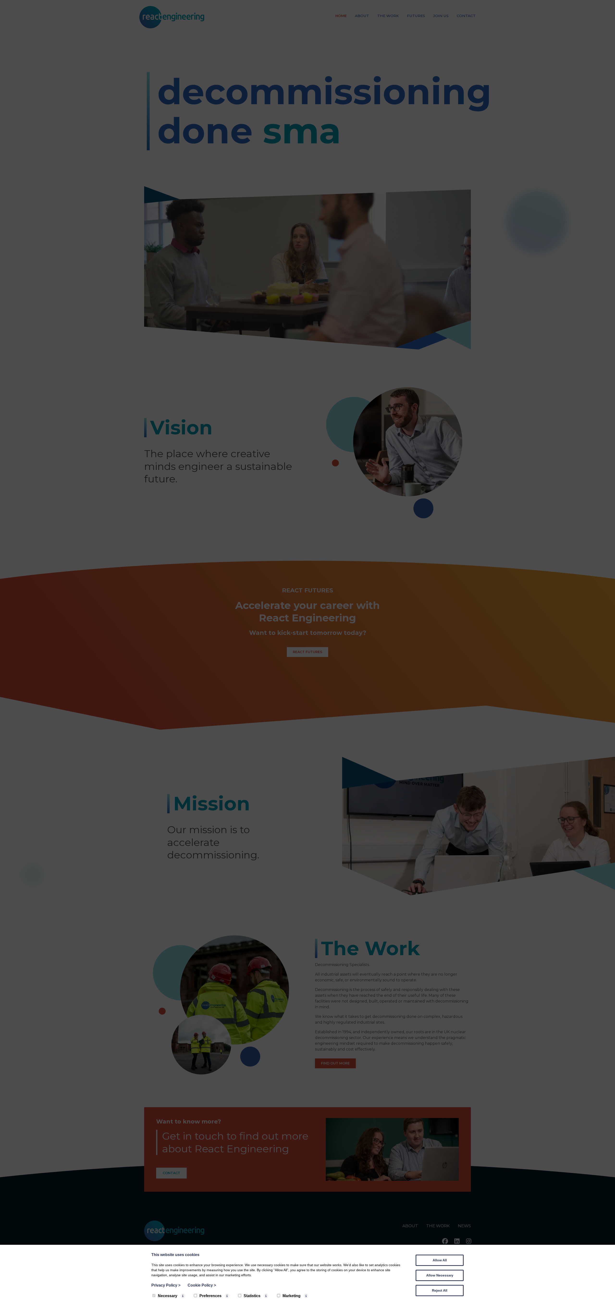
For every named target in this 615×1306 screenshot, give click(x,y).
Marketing (292, 1296)
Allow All (440, 1260)
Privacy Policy (165, 1285)
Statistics (252, 1296)
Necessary (167, 1296)
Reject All (439, 1290)
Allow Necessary (439, 1275)
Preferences (210, 1296)
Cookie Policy (202, 1285)
